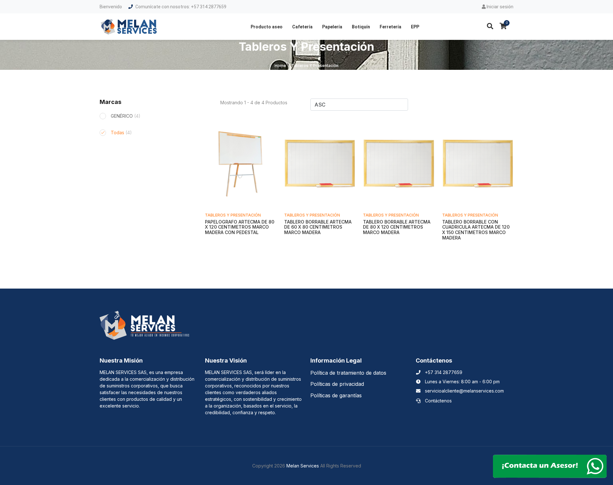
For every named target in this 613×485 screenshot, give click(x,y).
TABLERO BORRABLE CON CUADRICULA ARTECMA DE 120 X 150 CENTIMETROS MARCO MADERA (476, 229)
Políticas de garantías (336, 395)
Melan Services (302, 465)
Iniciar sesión (499, 6)
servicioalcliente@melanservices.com (464, 390)
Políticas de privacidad (337, 384)
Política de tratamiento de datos (348, 373)
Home (280, 65)
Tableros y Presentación (233, 215)
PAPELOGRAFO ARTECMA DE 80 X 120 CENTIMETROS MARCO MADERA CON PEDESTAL (239, 227)
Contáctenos (438, 400)
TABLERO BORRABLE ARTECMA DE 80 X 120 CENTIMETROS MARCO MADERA (396, 227)
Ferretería (390, 26)
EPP (415, 26)
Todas (121, 132)
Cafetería (302, 26)
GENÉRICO (125, 116)
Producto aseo (267, 26)
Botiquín (361, 26)
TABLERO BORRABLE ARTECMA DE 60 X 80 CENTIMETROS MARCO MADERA (318, 227)
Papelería (332, 26)
